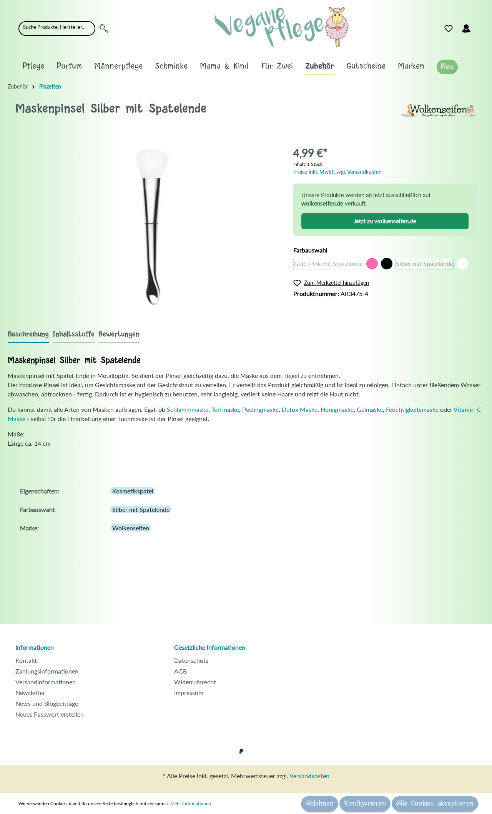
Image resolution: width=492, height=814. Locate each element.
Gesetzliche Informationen (209, 647)
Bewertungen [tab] (119, 334)
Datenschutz (191, 660)
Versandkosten (309, 775)
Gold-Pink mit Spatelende (328, 263)
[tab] (28, 334)
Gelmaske (370, 409)
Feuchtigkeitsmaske (413, 409)
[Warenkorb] (479, 26)
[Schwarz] (386, 263)
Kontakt (26, 660)
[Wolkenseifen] (438, 110)
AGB (180, 671)
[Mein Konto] (466, 28)
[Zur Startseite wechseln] (281, 27)
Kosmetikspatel (132, 491)
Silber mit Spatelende (424, 263)
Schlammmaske (187, 409)
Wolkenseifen (130, 528)
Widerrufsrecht (195, 681)
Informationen (34, 647)
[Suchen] (104, 28)
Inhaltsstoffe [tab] (74, 334)
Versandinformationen (45, 681)
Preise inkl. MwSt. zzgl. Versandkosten (337, 172)
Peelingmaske (260, 409)
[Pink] (372, 263)
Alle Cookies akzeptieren (435, 803)
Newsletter (30, 692)
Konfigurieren (365, 803)
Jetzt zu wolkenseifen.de (385, 220)
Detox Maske (299, 409)
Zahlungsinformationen (46, 671)
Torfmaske (225, 409)
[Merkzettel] (448, 28)
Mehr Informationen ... (193, 803)
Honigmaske (337, 409)
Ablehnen (320, 803)
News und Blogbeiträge (46, 703)
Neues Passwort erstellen (49, 714)
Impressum (188, 692)
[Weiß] (462, 263)
